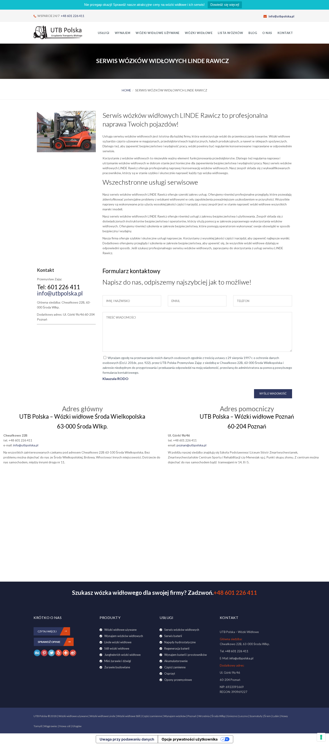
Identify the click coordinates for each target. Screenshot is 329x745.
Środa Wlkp (218, 716)
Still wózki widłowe (116, 648)
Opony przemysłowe (178, 680)
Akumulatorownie (176, 661)
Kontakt (285, 33)
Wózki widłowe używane (157, 33)
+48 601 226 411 (72, 16)
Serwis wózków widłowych (181, 629)
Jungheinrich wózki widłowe (122, 654)
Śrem (267, 716)
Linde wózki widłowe (117, 642)
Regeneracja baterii (176, 648)
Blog (252, 33)
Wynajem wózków (175, 716)
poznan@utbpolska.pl (191, 445)
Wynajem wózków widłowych (123, 636)
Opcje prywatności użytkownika (190, 739)
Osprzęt (169, 673)
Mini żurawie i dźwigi (117, 661)
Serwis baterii (173, 636)
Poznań (192, 716)
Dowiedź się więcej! (224, 4)
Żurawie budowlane (117, 667)
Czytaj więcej (47, 631)
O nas (267, 33)
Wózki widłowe (199, 33)
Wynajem (122, 33)
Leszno (243, 716)
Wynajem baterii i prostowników (185, 654)
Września (204, 716)
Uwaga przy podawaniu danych (127, 739)
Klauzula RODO (115, 378)
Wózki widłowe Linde (102, 716)
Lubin (276, 716)
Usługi (103, 33)
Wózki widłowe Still (128, 716)
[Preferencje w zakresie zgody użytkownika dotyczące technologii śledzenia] (321, 737)
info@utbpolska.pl (281, 16)
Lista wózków (230, 33)
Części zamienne (175, 667)
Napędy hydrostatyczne (180, 642)
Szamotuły (256, 716)
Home (126, 90)
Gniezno (232, 716)
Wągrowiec (51, 726)
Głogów (76, 726)
